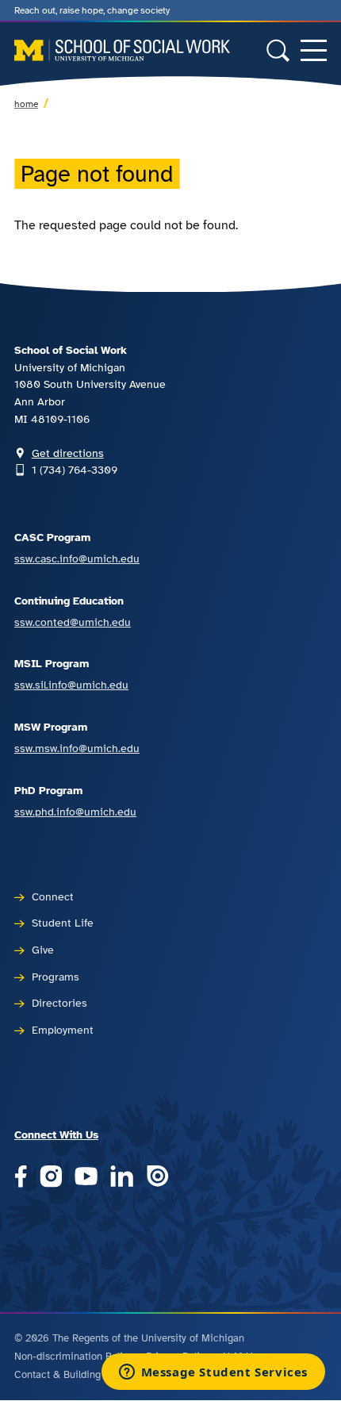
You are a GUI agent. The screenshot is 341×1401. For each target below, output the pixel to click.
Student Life (63, 922)
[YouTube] (86, 1178)
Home (26, 103)
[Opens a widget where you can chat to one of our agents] (213, 1373)
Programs (55, 976)
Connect (53, 896)
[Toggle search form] (278, 50)
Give (43, 949)
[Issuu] (157, 1178)
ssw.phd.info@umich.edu (75, 811)
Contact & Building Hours (72, 1374)
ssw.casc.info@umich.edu (77, 558)
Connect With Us (56, 1134)
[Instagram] (51, 1178)
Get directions (68, 453)
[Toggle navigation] (314, 50)
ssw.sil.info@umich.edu (71, 684)
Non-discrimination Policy (73, 1356)
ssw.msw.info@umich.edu (77, 748)
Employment (63, 1030)
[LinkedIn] (121, 1178)
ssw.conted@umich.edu (72, 622)
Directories (59, 1003)
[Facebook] (20, 1178)
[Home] (122, 50)
